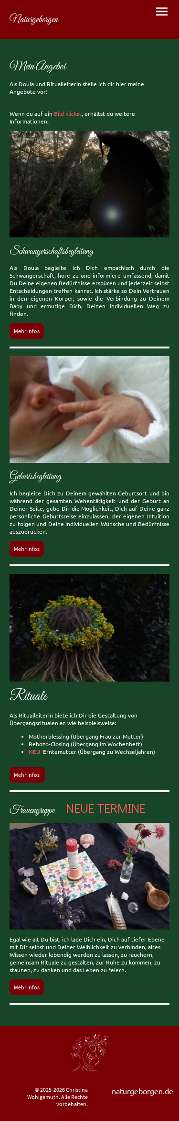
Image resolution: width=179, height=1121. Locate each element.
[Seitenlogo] (49, 30)
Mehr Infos (27, 331)
